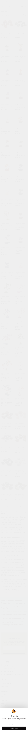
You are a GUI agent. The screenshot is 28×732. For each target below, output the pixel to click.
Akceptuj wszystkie (14, 728)
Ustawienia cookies (14, 725)
